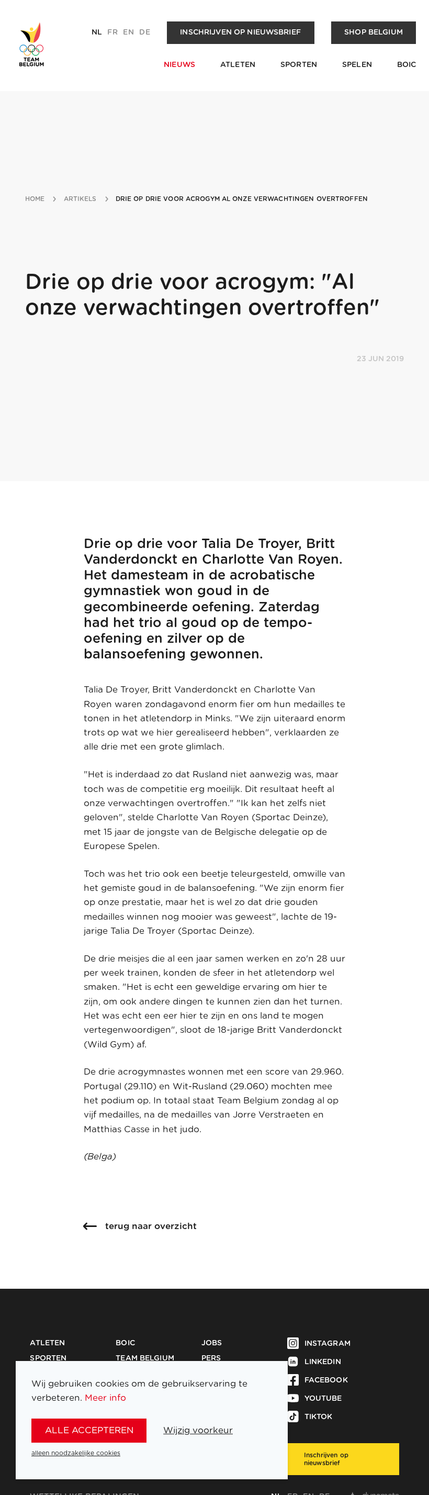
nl (97, 32)
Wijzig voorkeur (198, 1430)
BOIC (406, 65)
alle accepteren (89, 1430)
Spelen (357, 65)
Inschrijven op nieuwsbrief (240, 32)
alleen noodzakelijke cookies (75, 1453)
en (128, 32)
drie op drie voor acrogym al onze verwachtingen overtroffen (242, 199)
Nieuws (179, 65)
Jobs (211, 1343)
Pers (211, 1358)
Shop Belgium (373, 32)
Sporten (298, 65)
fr (112, 32)
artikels (80, 199)
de (144, 32)
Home (34, 199)
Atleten (237, 65)
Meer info (105, 1397)
